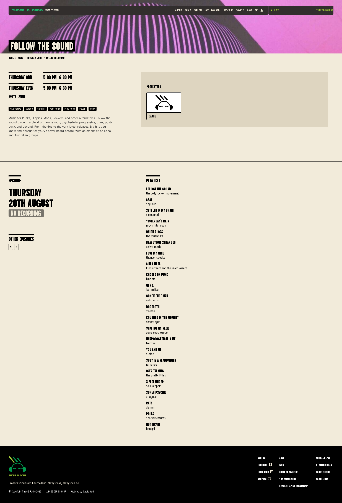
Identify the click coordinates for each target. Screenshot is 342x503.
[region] (239, 307)
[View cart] (256, 10)
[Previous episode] (11, 247)
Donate (240, 10)
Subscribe (227, 10)
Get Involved (212, 10)
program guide (34, 57)
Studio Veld (88, 491)
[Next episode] (16, 247)
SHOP (249, 10)
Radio (188, 10)
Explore (198, 10)
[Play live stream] (272, 10)
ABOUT (178, 10)
